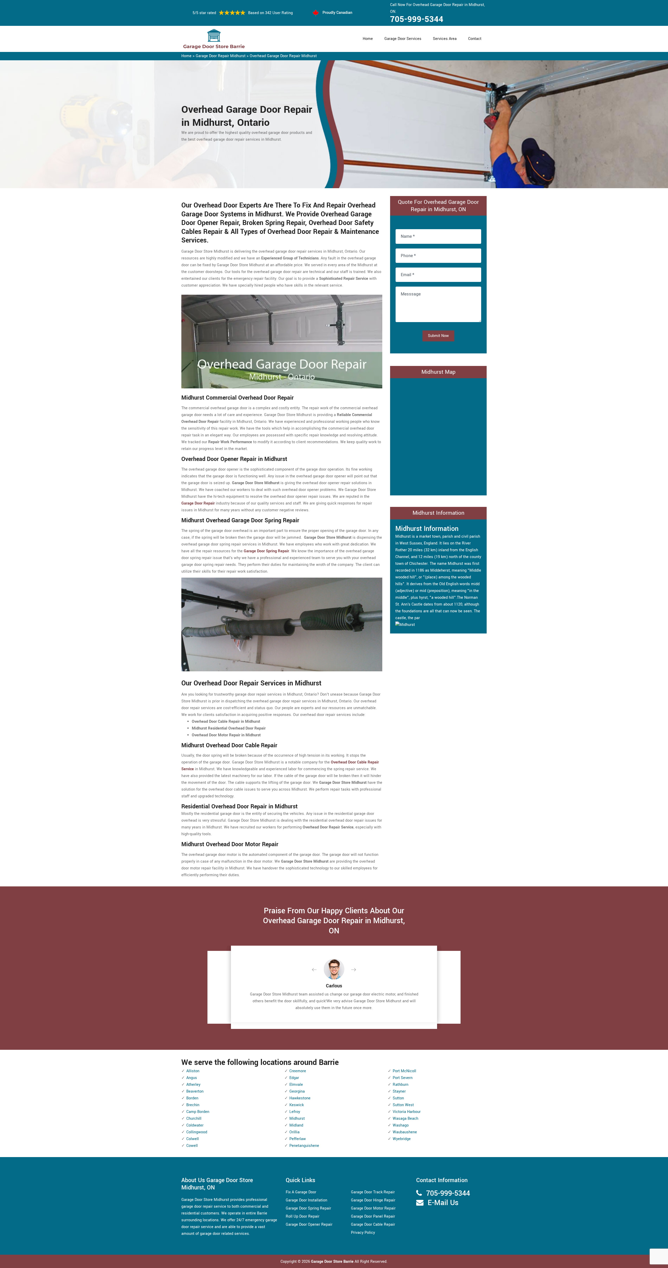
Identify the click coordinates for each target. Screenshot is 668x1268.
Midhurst (297, 1118)
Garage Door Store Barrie (332, 1261)
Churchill (193, 1118)
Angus (191, 1078)
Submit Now (438, 336)
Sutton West (403, 1105)
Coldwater (195, 1125)
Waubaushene (405, 1132)
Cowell (192, 1145)
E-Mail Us (443, 1203)
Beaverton (195, 1091)
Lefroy (294, 1112)
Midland (296, 1125)
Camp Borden (197, 1112)
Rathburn (400, 1084)
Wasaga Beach (405, 1118)
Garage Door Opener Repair (309, 1224)
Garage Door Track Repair (373, 1192)
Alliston (192, 1071)
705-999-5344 (416, 19)
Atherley (193, 1084)
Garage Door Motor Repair (373, 1208)
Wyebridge (402, 1139)
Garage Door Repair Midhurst (221, 56)
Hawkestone (300, 1098)
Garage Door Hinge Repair (373, 1200)
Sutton (398, 1098)
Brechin (192, 1105)
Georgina (297, 1091)
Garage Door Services (402, 39)
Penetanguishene (304, 1145)
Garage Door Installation (306, 1200)
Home (368, 39)
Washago (401, 1125)
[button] (318, 970)
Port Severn (403, 1078)
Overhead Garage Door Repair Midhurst (283, 56)
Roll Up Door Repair (302, 1216)
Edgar (294, 1078)
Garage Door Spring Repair (308, 1208)
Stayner (399, 1091)
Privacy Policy (363, 1232)
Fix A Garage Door (301, 1192)
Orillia (294, 1132)
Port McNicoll (404, 1071)
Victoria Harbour (407, 1112)
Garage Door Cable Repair (373, 1224)
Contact (474, 39)
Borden (192, 1098)
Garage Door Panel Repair (373, 1216)
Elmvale (296, 1084)
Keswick (296, 1105)
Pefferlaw (297, 1139)
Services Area (445, 39)
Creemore (297, 1071)
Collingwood (196, 1132)
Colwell (192, 1139)
